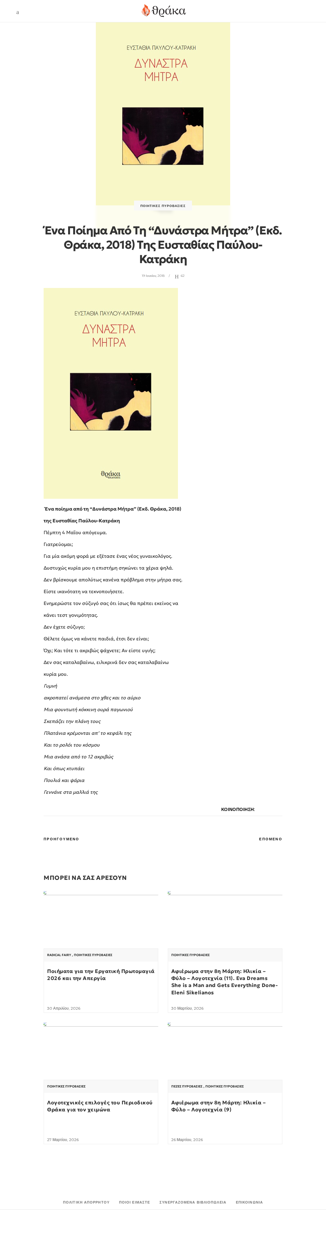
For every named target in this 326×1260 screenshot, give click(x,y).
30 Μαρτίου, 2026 (187, 1008)
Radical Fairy (59, 955)
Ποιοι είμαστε (134, 1202)
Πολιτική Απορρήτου (86, 1202)
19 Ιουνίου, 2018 (153, 276)
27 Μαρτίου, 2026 (63, 1139)
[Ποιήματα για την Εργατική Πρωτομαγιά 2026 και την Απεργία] (101, 934)
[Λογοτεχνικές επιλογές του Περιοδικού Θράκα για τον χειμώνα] (101, 1065)
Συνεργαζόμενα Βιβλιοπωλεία (192, 1202)
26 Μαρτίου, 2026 (187, 1139)
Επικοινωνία (249, 1202)
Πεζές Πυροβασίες (186, 1086)
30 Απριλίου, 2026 (63, 1008)
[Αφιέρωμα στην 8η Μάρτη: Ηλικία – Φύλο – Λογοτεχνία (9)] (225, 1065)
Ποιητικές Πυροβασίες (163, 206)
